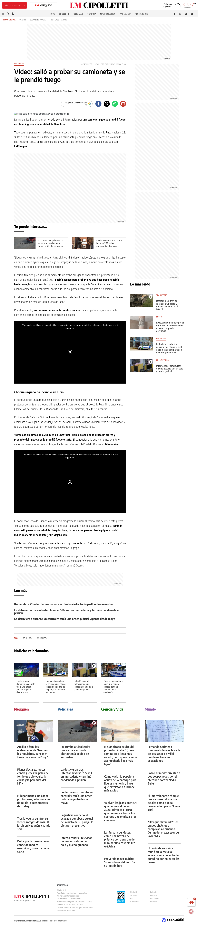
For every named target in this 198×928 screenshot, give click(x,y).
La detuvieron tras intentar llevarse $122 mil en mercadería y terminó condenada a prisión (109, 244)
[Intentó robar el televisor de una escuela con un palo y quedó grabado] (84, 670)
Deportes (133, 895)
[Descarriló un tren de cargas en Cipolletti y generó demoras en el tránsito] (141, 300)
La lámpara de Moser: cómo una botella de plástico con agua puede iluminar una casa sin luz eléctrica (119, 839)
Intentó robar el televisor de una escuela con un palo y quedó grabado (84, 685)
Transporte (161, 295)
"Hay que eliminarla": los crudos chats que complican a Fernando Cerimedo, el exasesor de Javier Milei (163, 829)
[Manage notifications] (191, 911)
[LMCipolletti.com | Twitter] (180, 13)
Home (52, 14)
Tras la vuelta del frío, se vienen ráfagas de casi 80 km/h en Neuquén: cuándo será (33, 824)
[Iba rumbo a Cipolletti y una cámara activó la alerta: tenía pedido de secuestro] (77, 731)
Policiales (78, 14)
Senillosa (99, 64)
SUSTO (159, 317)
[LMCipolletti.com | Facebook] (175, 13)
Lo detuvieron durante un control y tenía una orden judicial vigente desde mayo (64, 618)
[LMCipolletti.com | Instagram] (186, 13)
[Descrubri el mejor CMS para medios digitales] (173, 922)
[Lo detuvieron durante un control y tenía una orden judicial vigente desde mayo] (26, 670)
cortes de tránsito (59, 20)
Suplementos (134, 902)
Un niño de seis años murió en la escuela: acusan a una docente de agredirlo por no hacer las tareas (163, 855)
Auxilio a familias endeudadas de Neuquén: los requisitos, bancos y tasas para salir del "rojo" (33, 752)
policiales (161, 338)
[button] (3, 14)
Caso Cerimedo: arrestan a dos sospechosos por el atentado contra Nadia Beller (164, 778)
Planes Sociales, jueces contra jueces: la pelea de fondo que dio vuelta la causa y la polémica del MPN (33, 776)
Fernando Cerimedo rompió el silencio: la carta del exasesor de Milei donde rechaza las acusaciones (164, 753)
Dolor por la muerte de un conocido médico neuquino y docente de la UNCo (33, 846)
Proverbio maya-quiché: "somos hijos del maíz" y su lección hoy (119, 862)
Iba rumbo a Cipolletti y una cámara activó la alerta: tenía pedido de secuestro (51, 243)
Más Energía (125, 14)
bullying (22, 20)
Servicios (153, 902)
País (131, 898)
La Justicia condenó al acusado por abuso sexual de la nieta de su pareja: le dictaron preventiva (56, 687)
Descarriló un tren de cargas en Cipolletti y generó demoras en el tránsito (167, 305)
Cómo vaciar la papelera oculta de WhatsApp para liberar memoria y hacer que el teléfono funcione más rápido (120, 783)
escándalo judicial (38, 20)
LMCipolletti (86, 64)
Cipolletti (64, 14)
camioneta (42, 638)
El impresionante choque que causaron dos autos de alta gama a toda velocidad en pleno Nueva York (164, 802)
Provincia (91, 14)
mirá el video (162, 360)
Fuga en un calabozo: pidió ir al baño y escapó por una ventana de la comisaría (113, 687)
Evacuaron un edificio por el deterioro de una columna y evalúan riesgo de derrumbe (170, 326)
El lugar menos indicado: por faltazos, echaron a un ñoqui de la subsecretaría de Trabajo (33, 801)
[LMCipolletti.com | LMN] (43, 5)
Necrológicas (141, 14)
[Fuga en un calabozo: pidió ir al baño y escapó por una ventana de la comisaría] (113, 670)
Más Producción (107, 14)
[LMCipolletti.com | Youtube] (192, 13)
